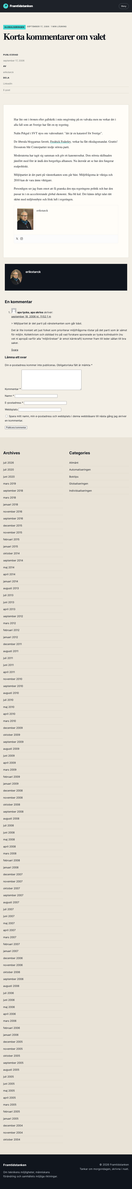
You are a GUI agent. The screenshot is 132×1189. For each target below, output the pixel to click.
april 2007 (9, 930)
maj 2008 (9, 839)
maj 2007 (9, 923)
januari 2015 (10, 546)
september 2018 (13, 490)
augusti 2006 (11, 986)
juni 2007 (8, 916)
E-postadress (14, 402)
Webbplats (11, 409)
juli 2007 (8, 909)
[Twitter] (17, 239)
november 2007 (13, 881)
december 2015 (12, 525)
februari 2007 (11, 944)
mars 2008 (9, 853)
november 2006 (13, 965)
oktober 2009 (11, 734)
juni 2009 (9, 755)
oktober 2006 (11, 972)
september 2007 (13, 895)
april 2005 (9, 1097)
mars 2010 (9, 721)
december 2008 (13, 790)
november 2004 (13, 1132)
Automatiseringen (80, 469)
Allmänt (73, 462)
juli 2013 (8, 595)
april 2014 (9, 574)
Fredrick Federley (60, 141)
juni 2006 (9, 1000)
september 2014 (13, 560)
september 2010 (13, 686)
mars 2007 (9, 937)
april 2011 (9, 672)
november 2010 (12, 679)
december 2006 (13, 958)
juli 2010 (8, 699)
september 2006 (13, 979)
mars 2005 (9, 1104)
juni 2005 (9, 1083)
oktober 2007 (11, 888)
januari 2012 (10, 637)
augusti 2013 (11, 588)
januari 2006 (11, 1034)
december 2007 (13, 874)
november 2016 (12, 511)
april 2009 (9, 762)
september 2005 (13, 1062)
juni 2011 (8, 665)
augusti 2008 (11, 818)
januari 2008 (11, 867)
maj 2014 (8, 567)
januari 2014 (10, 581)
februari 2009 (11, 776)
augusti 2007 (11, 902)
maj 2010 (8, 707)
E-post (6, 90)
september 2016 (13, 518)
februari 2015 (11, 539)
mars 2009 (9, 769)
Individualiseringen (80, 490)
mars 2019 (9, 483)
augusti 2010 (11, 693)
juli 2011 (8, 658)
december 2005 (13, 1041)
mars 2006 (9, 1020)
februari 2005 (11, 1111)
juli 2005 (8, 1076)
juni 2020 (9, 476)
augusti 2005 (11, 1069)
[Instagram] (21, 239)
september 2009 (13, 741)
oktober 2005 (11, 1055)
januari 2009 (11, 783)
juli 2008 (8, 825)
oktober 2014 (11, 553)
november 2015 (12, 532)
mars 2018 (9, 497)
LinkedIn (7, 83)
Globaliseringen (14, 27)
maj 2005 (9, 1090)
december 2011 (12, 644)
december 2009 (13, 727)
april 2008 (9, 846)
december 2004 (13, 1125)
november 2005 (13, 1048)
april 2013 (9, 609)
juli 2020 (8, 469)
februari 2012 (11, 630)
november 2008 (13, 797)
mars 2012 (9, 623)
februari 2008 (11, 860)
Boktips (73, 476)
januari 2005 (11, 1118)
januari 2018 (10, 504)
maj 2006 (9, 1007)
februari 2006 (11, 1027)
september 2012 (13, 616)
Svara (14, 349)
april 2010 (9, 713)
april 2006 (9, 1013)
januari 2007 (10, 951)
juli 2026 (8, 462)
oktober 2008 (11, 804)
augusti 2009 (11, 748)
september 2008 (13, 811)
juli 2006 (8, 993)
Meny (123, 6)
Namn (9, 395)
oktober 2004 (11, 1139)
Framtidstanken (21, 6)
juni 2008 (9, 832)
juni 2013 (8, 602)
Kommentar (13, 389)
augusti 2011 (10, 651)
